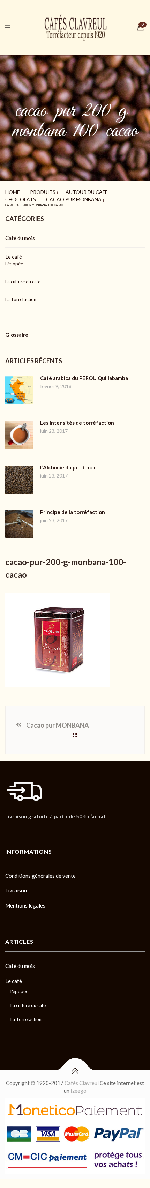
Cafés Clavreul (82, 1072)
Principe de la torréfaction (72, 501)
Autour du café (62, 190)
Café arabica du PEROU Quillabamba (84, 367)
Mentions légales (25, 895)
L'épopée (14, 253)
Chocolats (93, 190)
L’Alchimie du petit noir (68, 457)
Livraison (16, 880)
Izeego (78, 1080)
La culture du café (22, 271)
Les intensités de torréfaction (77, 412)
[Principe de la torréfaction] (19, 504)
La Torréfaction (20, 289)
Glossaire (16, 324)
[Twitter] (19, 822)
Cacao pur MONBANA (21, 194)
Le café (13, 246)
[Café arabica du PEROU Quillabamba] (19, 369)
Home (9, 190)
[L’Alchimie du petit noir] (19, 459)
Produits (31, 190)
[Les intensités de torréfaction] (19, 414)
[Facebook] (7, 822)
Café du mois (20, 227)
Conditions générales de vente (40, 865)
